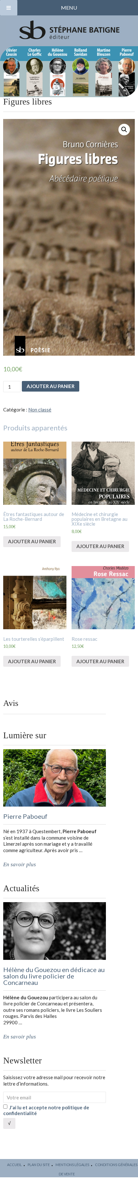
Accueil (14, 1165)
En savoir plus (19, 864)
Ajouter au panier (50, 386)
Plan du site (39, 1165)
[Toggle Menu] (8, 7)
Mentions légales (72, 1165)
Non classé (39, 409)
